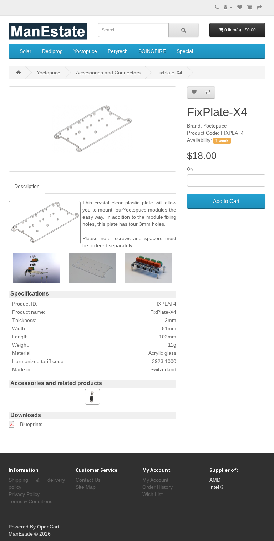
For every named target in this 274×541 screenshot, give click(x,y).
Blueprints (31, 424)
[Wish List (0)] (239, 7)
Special (185, 51)
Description (27, 186)
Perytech (118, 51)
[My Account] (228, 7)
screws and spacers (139, 238)
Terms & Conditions (30, 501)
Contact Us (88, 480)
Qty (190, 169)
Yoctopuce (85, 51)
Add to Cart (226, 201)
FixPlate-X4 (169, 72)
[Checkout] (259, 7)
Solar (25, 51)
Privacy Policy (24, 494)
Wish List (152, 494)
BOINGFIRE (152, 51)
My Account (155, 480)
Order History (157, 487)
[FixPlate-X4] (92, 129)
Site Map (86, 487)
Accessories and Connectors (108, 72)
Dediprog (52, 51)
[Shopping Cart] (249, 7)
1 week (221, 140)
